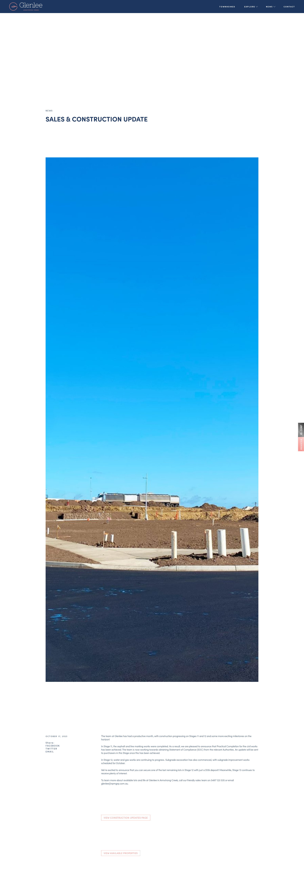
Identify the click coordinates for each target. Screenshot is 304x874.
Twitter (51, 748)
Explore (249, 6)
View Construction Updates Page (126, 817)
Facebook (53, 745)
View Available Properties (121, 853)
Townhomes (227, 6)
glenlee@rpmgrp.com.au (114, 783)
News (269, 6)
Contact (289, 6)
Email (50, 751)
